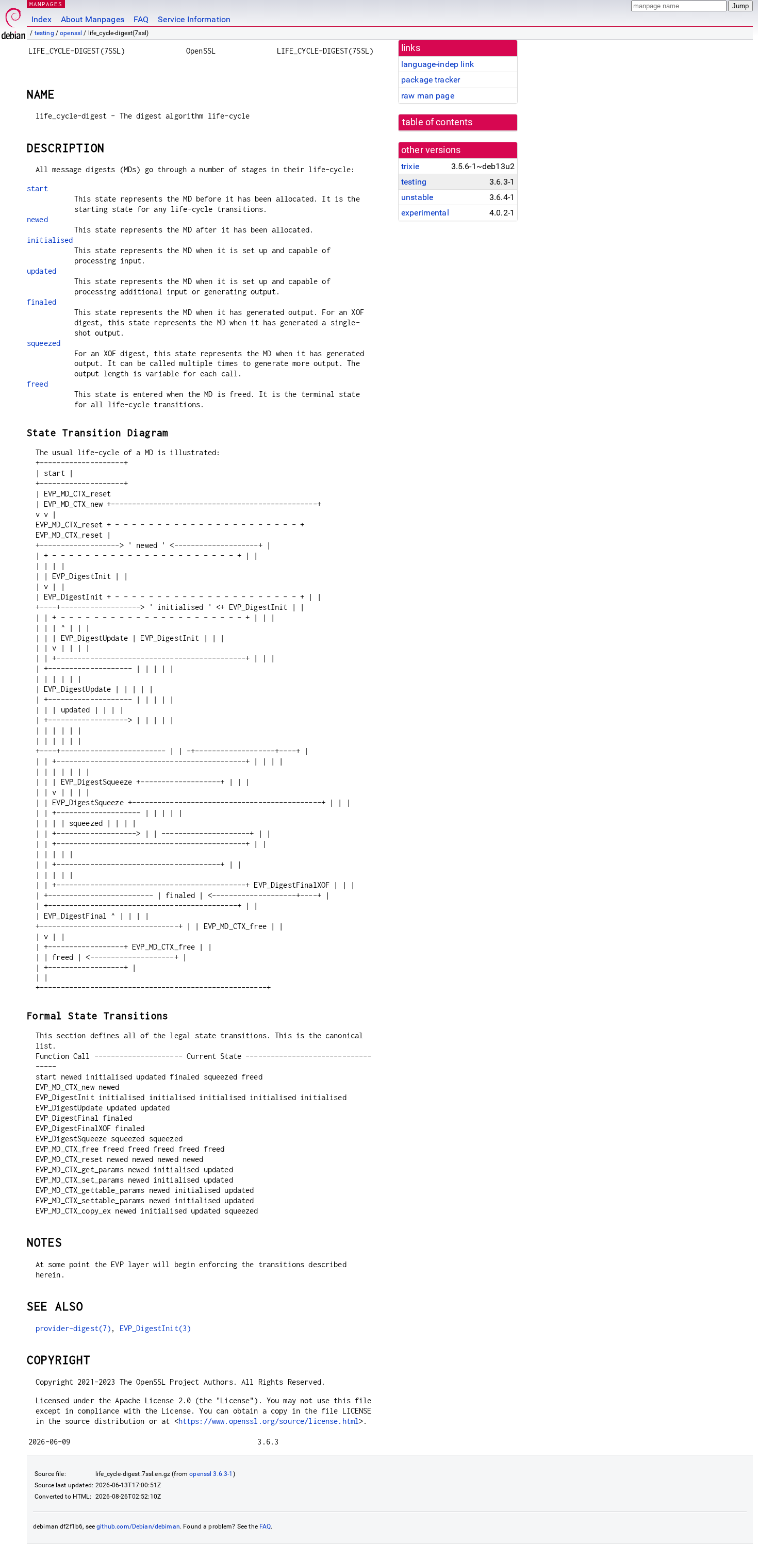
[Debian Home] (13, 21)
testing (44, 33)
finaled (41, 301)
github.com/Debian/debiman (138, 1526)
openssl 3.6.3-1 (211, 1473)
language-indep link (437, 64)
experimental (425, 213)
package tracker (430, 80)
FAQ (141, 19)
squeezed (43, 343)
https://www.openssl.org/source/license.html (268, 1421)
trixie (410, 166)
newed (37, 219)
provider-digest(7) (73, 1328)
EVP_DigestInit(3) (155, 1328)
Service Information (194, 19)
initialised (50, 240)
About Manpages (92, 19)
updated (41, 271)
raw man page (427, 96)
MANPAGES (45, 4)
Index (41, 19)
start (37, 188)
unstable (417, 197)
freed (37, 383)
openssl (71, 33)
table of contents (437, 122)
